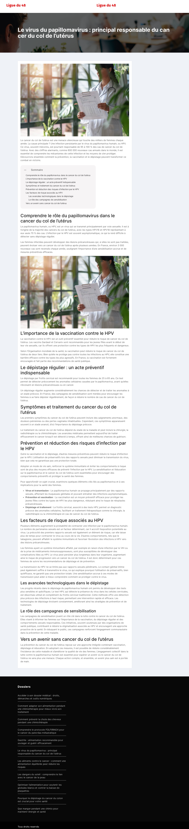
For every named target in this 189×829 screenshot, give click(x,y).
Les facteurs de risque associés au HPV (44, 193)
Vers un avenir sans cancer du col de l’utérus (46, 203)
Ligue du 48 (16, 5)
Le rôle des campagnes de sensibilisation (48, 199)
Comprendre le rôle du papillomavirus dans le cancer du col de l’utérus (58, 175)
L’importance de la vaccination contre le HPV (46, 179)
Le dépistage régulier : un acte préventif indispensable (51, 182)
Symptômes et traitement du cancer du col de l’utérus (50, 185)
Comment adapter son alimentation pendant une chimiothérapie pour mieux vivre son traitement (41, 708)
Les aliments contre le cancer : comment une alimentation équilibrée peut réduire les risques (42, 764)
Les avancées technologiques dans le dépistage (51, 196)
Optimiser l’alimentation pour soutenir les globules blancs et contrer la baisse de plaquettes (40, 787)
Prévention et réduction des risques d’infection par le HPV (52, 189)
